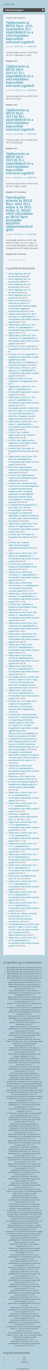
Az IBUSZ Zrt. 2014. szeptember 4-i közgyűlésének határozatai (24, 1004)
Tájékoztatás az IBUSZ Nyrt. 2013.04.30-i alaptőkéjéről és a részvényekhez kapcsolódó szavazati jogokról (24, 1200)
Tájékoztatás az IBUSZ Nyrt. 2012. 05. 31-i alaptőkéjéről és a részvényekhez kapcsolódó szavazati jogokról (24, 1322)
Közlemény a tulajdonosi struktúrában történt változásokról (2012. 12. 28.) (23, 817)
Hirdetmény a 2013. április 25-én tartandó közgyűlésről (24, 1245)
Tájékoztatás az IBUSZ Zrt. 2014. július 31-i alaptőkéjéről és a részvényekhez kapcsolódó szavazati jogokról (24, 1029)
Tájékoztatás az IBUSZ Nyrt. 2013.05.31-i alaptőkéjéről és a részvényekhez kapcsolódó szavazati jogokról (20, 163)
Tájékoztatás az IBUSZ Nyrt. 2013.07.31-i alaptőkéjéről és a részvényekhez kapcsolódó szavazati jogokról (20, 76)
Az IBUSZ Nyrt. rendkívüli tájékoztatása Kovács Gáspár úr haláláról (21, 435)
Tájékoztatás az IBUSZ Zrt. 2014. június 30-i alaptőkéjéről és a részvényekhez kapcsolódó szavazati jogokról (24, 1035)
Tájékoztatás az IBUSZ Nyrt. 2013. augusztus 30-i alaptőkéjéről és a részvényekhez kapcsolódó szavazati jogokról (24, 1166)
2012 (24, 1358)
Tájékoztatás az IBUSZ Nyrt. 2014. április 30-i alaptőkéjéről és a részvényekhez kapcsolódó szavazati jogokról (24, 1069)
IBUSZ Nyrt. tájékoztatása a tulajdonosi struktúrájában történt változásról (22, 470)
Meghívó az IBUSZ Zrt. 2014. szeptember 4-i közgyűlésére (24, 1023)
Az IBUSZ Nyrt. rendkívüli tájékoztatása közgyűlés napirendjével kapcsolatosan (20, 545)
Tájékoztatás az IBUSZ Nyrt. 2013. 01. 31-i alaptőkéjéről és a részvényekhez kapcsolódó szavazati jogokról (24, 1263)
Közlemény (22, 192)
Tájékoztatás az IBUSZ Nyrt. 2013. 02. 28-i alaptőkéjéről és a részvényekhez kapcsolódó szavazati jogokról (24, 1257)
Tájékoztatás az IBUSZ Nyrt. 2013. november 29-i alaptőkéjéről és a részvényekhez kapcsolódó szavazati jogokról (24, 1143)
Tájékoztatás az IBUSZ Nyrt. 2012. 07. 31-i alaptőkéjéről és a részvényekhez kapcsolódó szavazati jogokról (24, 1310)
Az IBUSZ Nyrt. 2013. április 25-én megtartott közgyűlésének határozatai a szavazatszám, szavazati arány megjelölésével (24, 1206)
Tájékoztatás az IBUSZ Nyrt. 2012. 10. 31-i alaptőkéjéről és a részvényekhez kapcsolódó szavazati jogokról (24, 1286)
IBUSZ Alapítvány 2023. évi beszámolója (20, 969)
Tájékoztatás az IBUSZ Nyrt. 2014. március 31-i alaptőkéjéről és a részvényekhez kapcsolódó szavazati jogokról (24, 1105)
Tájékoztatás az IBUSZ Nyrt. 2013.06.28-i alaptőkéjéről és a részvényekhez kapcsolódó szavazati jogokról (20, 119)
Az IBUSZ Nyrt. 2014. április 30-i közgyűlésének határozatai (24, 1063)
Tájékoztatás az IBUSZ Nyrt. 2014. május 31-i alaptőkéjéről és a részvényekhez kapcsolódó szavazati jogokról (24, 1050)
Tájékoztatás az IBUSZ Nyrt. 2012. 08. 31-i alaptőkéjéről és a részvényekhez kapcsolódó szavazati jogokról (24, 1299)
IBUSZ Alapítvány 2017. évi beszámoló (20, 974)
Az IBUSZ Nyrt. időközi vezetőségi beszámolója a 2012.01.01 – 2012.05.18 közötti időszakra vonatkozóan (24, 1329)
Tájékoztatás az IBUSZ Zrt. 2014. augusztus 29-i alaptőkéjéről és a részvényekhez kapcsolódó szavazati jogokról (24, 1018)
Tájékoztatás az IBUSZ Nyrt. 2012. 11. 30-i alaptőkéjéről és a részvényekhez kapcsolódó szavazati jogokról (24, 1280)
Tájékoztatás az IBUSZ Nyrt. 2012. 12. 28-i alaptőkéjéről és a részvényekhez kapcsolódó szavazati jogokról (24, 1274)
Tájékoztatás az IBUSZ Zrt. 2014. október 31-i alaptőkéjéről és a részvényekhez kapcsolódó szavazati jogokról (24, 993)
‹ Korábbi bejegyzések (16, 260)
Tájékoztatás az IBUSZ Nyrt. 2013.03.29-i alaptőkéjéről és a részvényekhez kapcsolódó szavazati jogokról (24, 1240)
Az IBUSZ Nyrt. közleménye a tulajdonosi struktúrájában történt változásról (22, 567)
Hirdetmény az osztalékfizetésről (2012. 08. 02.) (24, 1303)
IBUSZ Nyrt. (32, 46)
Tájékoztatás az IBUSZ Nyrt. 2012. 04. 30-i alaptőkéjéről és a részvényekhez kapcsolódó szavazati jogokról (24, 1343)
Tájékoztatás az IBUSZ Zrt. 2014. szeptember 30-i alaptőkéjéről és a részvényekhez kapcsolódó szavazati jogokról (24, 999)
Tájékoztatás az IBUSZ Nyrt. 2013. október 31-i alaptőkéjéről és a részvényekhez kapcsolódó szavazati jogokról (24, 1153)
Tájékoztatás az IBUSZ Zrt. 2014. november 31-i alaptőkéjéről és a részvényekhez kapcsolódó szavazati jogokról (24, 986)
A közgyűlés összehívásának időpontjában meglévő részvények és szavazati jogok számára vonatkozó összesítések (24, 1098)
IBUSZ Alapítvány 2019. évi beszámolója (20, 972)
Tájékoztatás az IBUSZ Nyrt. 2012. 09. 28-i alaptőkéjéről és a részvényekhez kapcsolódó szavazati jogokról (24, 1293)
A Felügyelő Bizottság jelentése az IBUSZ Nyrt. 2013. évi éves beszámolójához (22, 507)
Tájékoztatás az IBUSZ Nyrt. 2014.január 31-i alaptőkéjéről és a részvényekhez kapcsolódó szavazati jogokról (24, 1130)
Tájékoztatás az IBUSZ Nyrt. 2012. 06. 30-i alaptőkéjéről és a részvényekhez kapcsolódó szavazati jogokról (24, 1316)
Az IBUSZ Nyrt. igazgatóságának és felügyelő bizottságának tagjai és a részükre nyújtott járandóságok (23, 784)
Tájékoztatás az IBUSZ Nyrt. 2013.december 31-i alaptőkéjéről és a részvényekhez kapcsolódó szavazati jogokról (24, 1136)
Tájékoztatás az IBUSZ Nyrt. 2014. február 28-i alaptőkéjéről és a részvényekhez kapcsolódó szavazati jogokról (24, 1119)
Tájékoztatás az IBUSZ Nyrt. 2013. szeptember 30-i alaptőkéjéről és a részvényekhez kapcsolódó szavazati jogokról (20, 32)
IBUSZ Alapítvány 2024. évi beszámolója (20, 967)
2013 (15, 61)
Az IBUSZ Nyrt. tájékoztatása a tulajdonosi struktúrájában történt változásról (22, 443)
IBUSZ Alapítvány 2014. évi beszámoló (20, 976)
